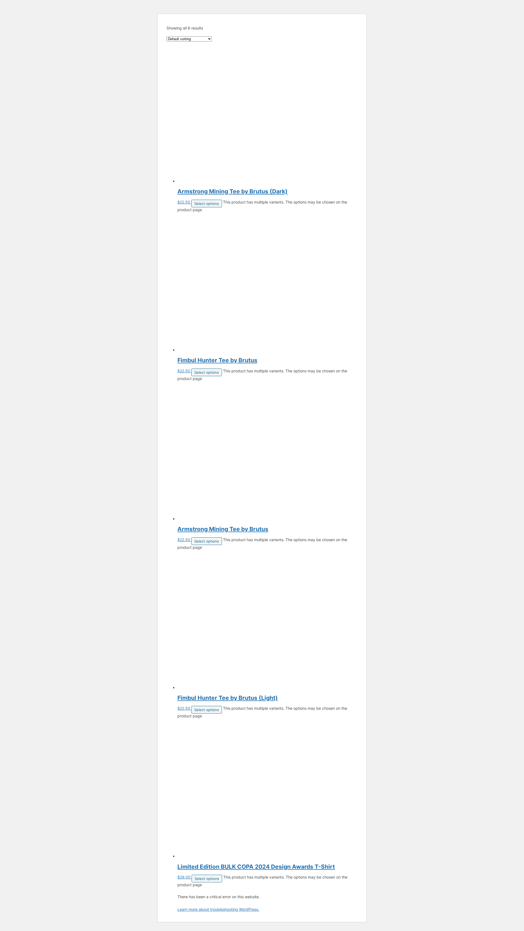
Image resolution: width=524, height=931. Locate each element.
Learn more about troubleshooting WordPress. (218, 909)
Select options (206, 203)
